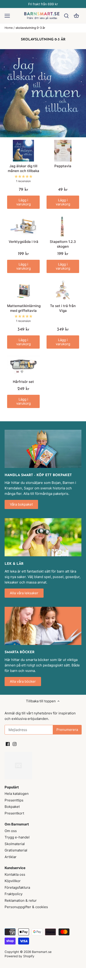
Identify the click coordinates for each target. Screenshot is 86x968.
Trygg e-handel (17, 837)
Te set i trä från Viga (63, 308)
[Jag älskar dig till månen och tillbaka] (23, 151)
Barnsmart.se (42, 952)
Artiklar (11, 857)
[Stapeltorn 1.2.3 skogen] (63, 226)
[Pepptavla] (63, 151)
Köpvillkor (13, 881)
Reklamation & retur (21, 900)
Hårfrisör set (23, 381)
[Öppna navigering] (7, 16)
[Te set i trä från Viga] (63, 291)
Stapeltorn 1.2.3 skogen (63, 244)
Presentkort (14, 813)
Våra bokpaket (21, 504)
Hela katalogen (17, 793)
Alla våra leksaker (24, 593)
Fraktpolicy (13, 894)
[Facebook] (8, 743)
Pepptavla (62, 166)
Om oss (11, 831)
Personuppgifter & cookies (26, 907)
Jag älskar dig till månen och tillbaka (23, 168)
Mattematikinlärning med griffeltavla (23, 308)
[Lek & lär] (43, 537)
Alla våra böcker (23, 681)
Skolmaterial (15, 844)
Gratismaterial (16, 850)
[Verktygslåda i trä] (23, 226)
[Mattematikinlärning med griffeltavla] (23, 291)
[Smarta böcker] (43, 626)
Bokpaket (12, 806)
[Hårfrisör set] (23, 366)
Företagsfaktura (17, 887)
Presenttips (14, 800)
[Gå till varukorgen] (76, 15)
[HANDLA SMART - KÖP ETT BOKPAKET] (43, 449)
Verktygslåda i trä (23, 241)
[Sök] (66, 15)
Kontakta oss (15, 874)
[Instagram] (15, 743)
